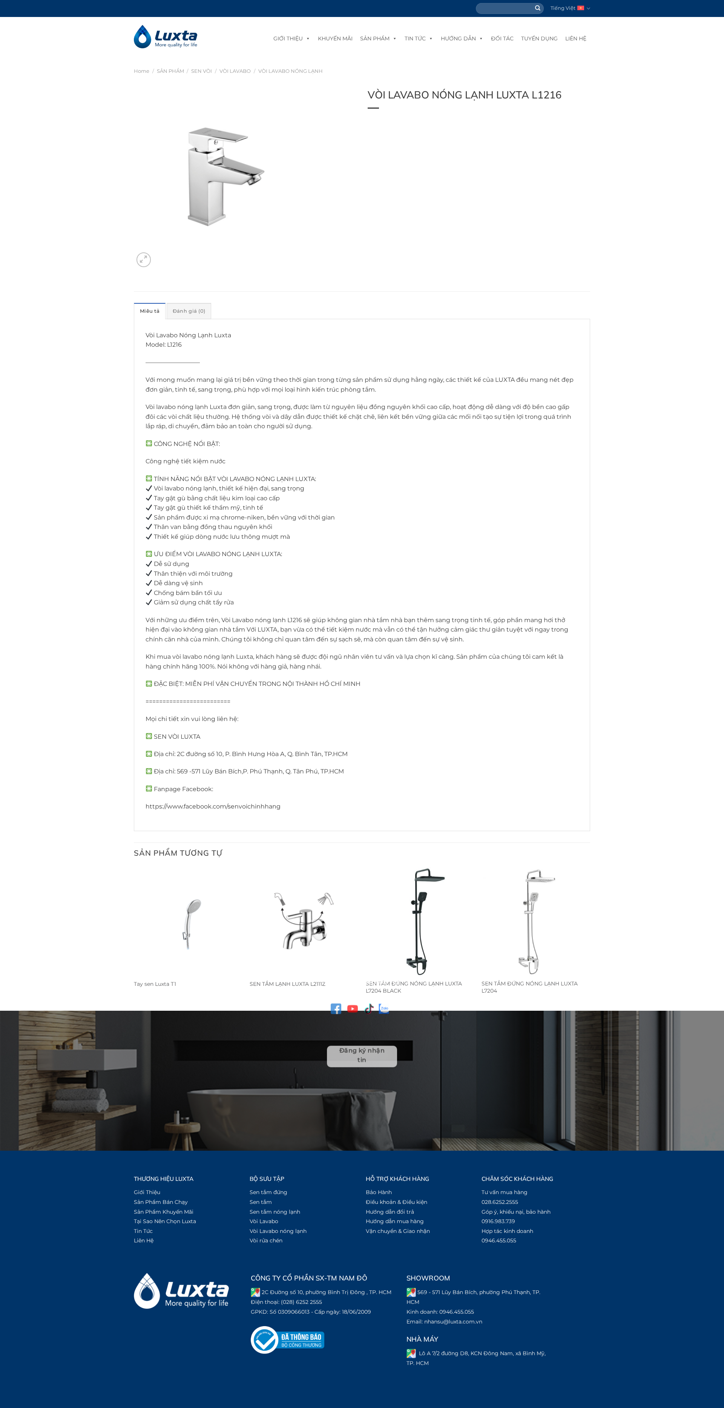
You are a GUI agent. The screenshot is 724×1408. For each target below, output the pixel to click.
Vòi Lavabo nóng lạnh (278, 1231)
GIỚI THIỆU (288, 38)
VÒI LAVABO (235, 71)
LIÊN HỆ (575, 38)
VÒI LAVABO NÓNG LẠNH (290, 71)
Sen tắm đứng (268, 1192)
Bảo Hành (379, 1192)
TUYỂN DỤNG (539, 38)
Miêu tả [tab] (150, 311)
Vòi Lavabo (264, 1221)
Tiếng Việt (563, 8)
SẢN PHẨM (375, 38)
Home (141, 71)
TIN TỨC (415, 38)
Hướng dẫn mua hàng (395, 1221)
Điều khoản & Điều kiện (396, 1202)
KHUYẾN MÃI (335, 38)
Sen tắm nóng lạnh (275, 1212)
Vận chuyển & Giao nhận (398, 1231)
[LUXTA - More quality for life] (165, 37)
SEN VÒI (201, 71)
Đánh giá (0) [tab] (189, 311)
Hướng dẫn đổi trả (390, 1212)
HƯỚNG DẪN (458, 38)
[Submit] (538, 8)
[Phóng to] (144, 259)
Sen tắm (261, 1202)
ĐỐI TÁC (502, 38)
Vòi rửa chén (266, 1240)
